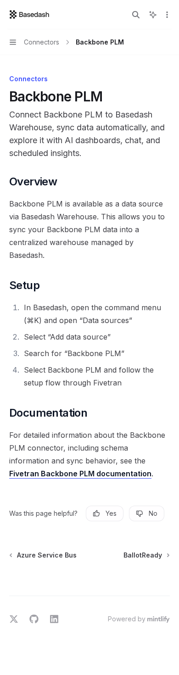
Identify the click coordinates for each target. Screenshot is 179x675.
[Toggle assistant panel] (153, 15)
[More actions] (167, 14)
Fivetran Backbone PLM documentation (80, 473)
